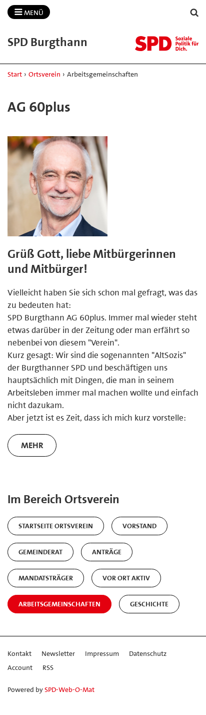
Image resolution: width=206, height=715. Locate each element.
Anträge (107, 551)
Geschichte (149, 603)
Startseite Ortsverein (55, 525)
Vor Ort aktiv (126, 577)
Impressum (102, 653)
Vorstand (139, 525)
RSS (48, 667)
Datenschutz (147, 653)
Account (20, 667)
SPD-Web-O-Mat (69, 689)
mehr (32, 445)
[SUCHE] (194, 13)
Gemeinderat (40, 551)
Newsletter (58, 653)
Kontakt (20, 653)
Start (15, 74)
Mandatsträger (45, 577)
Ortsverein (44, 74)
